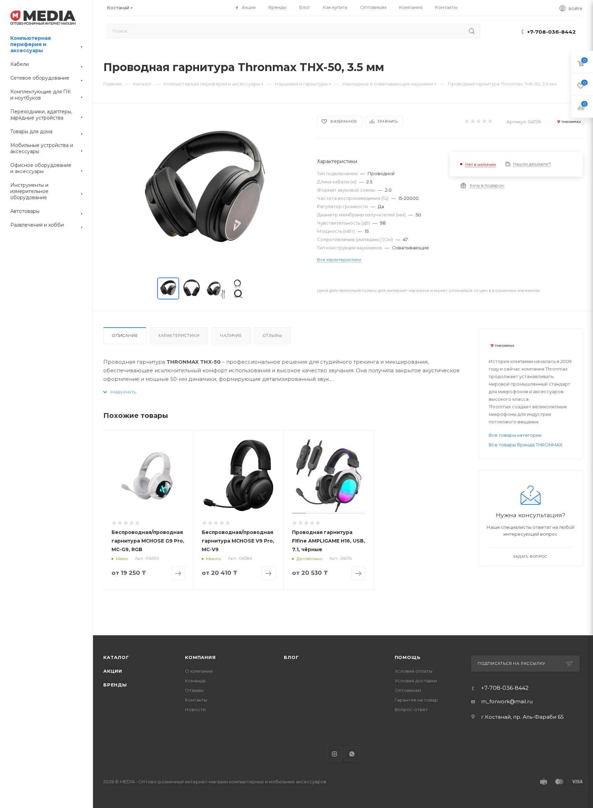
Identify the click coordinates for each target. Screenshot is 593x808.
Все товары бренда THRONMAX (525, 444)
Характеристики (178, 335)
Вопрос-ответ (411, 709)
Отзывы (272, 335)
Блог (291, 657)
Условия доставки (416, 680)
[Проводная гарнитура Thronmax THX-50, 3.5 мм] (204, 192)
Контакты (196, 700)
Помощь (408, 657)
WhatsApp (352, 754)
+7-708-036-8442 (551, 32)
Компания (200, 657)
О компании (199, 671)
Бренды (115, 684)
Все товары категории (515, 435)
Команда (195, 680)
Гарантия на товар (416, 700)
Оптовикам (408, 690)
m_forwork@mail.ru (507, 701)
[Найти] (471, 31)
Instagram (334, 754)
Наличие (231, 335)
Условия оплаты (413, 671)
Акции (112, 671)
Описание (125, 335)
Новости (195, 709)
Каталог (116, 657)
